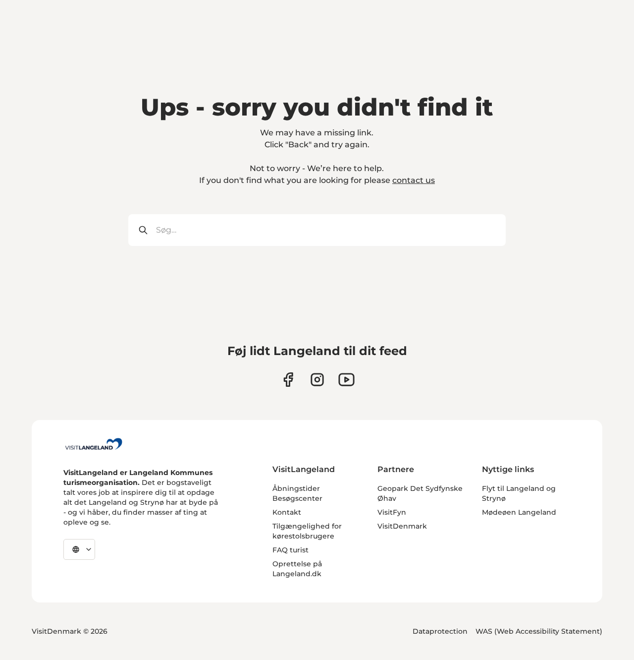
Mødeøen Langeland (519, 512)
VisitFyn (391, 512)
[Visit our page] (288, 379)
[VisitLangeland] (93, 444)
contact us (413, 180)
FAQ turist (290, 549)
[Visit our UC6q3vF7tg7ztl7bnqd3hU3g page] (346, 379)
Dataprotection (440, 631)
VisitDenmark (402, 526)
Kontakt (286, 512)
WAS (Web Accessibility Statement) (539, 631)
